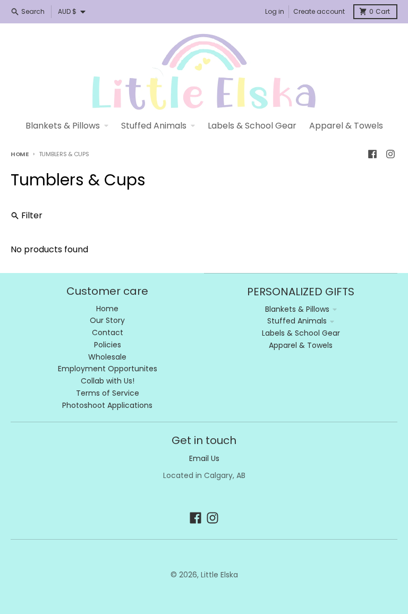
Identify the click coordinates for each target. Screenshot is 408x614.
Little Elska (219, 574)
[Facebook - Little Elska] (372, 154)
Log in (274, 11)
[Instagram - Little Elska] (390, 154)
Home (20, 154)
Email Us (204, 458)
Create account (319, 11)
